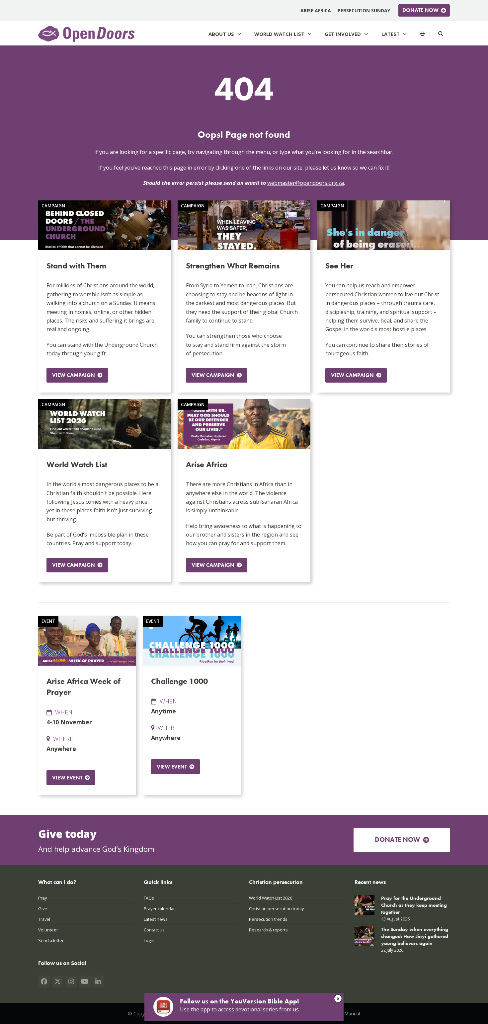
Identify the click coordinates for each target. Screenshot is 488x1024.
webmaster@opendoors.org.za (305, 182)
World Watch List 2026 (270, 898)
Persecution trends (268, 919)
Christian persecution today (276, 909)
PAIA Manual (346, 1013)
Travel (44, 919)
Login (149, 940)
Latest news (156, 919)
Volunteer (48, 930)
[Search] (441, 34)
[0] (422, 34)
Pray (42, 898)
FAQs (149, 898)
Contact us (154, 930)
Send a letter (51, 940)
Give (42, 909)
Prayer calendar (159, 909)
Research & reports (268, 930)
